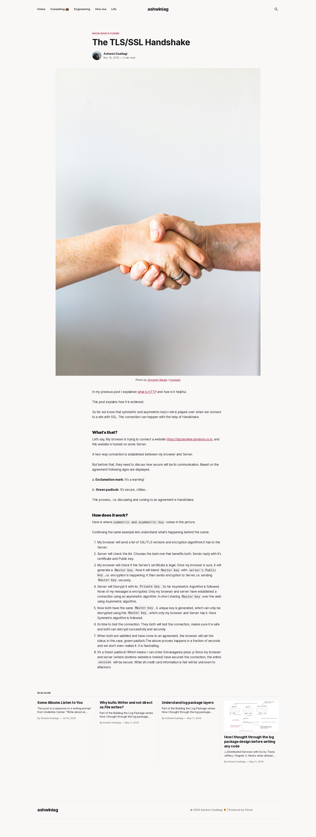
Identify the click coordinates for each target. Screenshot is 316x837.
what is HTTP (147, 392)
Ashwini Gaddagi (115, 54)
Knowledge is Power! (105, 33)
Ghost (249, 809)
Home (41, 9)
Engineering (82, 9)
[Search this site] (276, 9)
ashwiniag (158, 9)
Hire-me (100, 9)
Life (113, 9)
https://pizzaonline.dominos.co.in (189, 439)
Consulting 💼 (59, 9)
